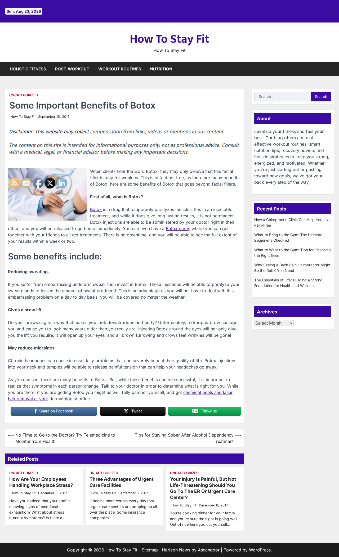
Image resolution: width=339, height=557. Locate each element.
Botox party (177, 228)
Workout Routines (119, 68)
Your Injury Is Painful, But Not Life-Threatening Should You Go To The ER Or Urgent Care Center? (203, 488)
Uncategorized (23, 95)
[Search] (330, 69)
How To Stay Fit (169, 39)
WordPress (260, 549)
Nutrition (161, 68)
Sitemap (150, 549)
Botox (96, 209)
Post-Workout (72, 68)
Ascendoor (209, 549)
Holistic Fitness (28, 68)
